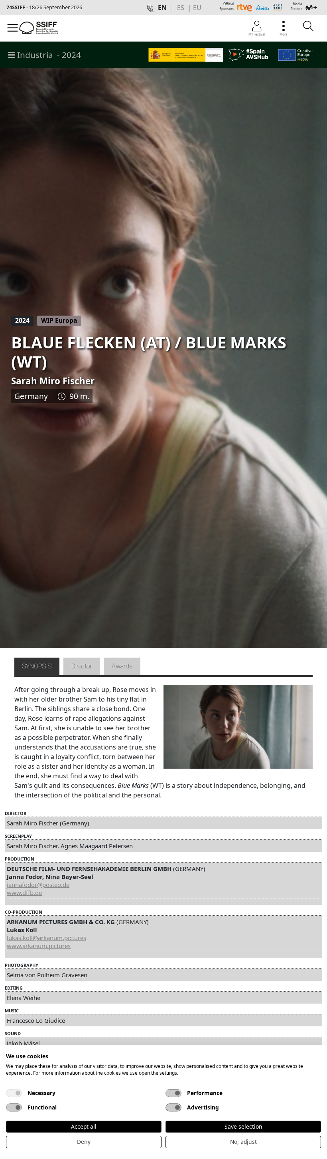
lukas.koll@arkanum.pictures (46, 938)
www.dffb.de (24, 893)
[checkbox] (14, 1093)
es (180, 7)
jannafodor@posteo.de (38, 885)
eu (197, 7)
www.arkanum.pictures (39, 946)
